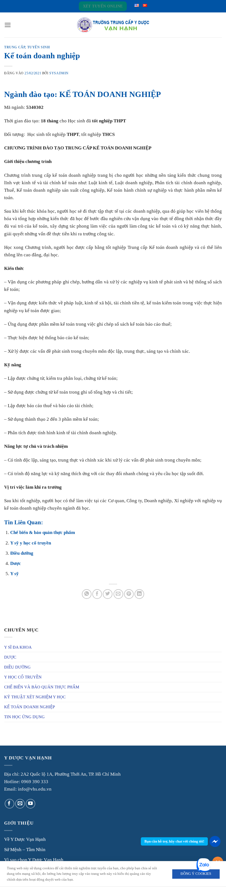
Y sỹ (14, 573)
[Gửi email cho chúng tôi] (20, 804)
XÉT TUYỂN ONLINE (103, 6)
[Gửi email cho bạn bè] (118, 594)
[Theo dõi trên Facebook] (9, 804)
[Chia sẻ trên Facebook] (97, 594)
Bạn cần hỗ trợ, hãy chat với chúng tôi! (174, 841)
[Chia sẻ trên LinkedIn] (139, 594)
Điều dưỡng (21, 553)
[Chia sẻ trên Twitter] (107, 594)
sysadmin (59, 73)
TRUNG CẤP (14, 47)
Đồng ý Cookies (196, 874)
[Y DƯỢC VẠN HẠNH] (113, 25)
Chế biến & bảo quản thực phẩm (42, 532)
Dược (15, 563)
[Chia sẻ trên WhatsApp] (87, 594)
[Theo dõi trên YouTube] (30, 804)
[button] (7, 25)
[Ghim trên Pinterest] (129, 594)
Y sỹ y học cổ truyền (30, 543)
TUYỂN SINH (38, 47)
